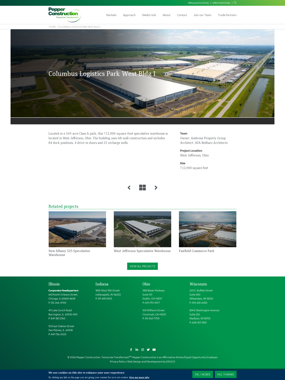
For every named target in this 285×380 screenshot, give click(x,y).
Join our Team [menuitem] (202, 15)
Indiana (102, 283)
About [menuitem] (166, 15)
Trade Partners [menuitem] (227, 15)
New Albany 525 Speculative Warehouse (69, 253)
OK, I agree (203, 374)
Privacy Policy (118, 361)
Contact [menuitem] (182, 15)
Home (52, 26)
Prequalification (198, 2)
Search (235, 2)
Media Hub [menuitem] (149, 15)
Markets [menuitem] (111, 15)
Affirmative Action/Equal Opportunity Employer (190, 357)
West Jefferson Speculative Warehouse (142, 251)
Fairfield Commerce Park (196, 251)
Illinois (54, 283)
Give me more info (139, 377)
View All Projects (142, 266)
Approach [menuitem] (129, 15)
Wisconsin (198, 283)
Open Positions (221, 2)
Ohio (146, 283)
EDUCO (170, 361)
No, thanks (225, 374)
